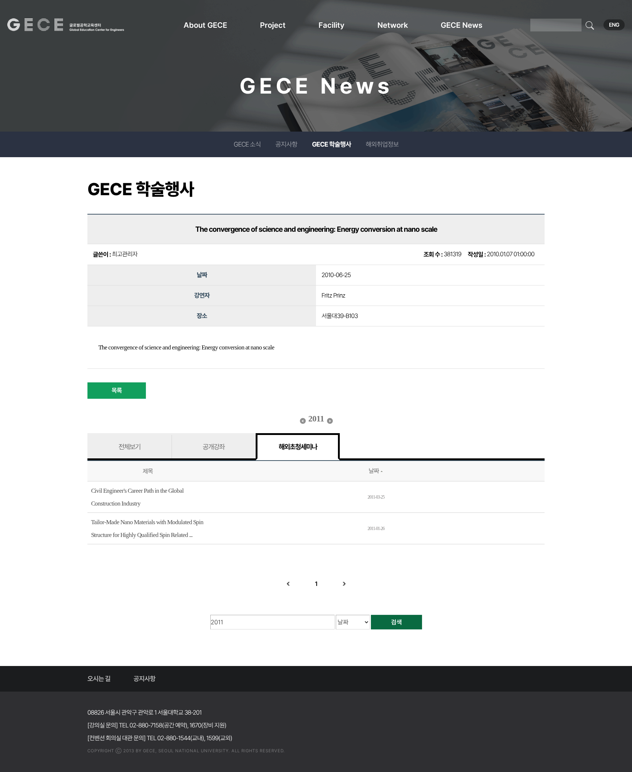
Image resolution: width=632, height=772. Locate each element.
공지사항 (286, 144)
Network (392, 25)
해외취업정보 (382, 144)
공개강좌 (214, 447)
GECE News (461, 25)
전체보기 (129, 447)
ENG (614, 25)
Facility (332, 25)
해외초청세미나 (298, 447)
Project (273, 25)
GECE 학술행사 (331, 144)
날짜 (374, 470)
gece (75, 24)
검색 (396, 622)
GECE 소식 (247, 144)
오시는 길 (98, 678)
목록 (117, 390)
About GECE (205, 25)
